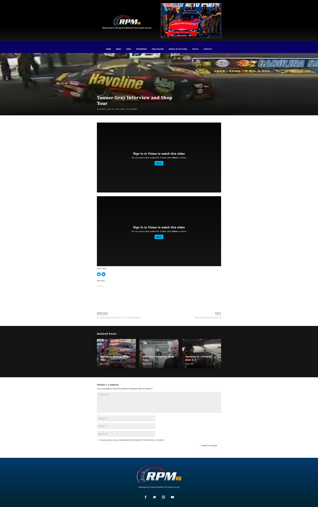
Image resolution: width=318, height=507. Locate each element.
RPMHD (102, 109)
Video (128, 49)
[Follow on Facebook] (145, 497)
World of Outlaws (178, 49)
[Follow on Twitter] (154, 497)
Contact (207, 49)
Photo (195, 49)
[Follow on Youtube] (172, 497)
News (118, 49)
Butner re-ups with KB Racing (206, 317)
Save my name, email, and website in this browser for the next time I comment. (132, 440)
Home (108, 49)
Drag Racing (158, 49)
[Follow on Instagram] (163, 497)
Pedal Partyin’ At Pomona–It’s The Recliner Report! (120, 317)
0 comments (132, 109)
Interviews (141, 49)
